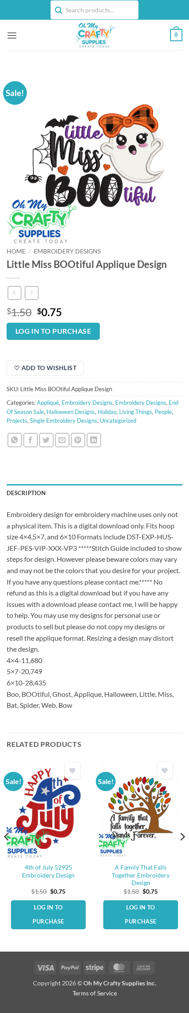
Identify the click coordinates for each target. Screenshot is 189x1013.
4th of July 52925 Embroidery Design (48, 871)
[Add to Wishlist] (72, 770)
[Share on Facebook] (30, 440)
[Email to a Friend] (62, 440)
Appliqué (48, 402)
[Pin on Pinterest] (78, 440)
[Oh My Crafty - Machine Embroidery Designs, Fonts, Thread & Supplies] (95, 35)
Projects (17, 420)
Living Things (135, 411)
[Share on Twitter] (46, 440)
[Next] (182, 854)
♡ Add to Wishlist (45, 367)
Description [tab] (26, 492)
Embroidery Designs (67, 251)
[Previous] (7, 854)
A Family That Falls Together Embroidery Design (141, 875)
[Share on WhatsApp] (14, 440)
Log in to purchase (53, 331)
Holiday (107, 411)
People (163, 411)
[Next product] (14, 293)
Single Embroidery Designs (63, 420)
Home (16, 251)
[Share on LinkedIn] (94, 440)
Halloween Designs (71, 411)
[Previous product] (31, 293)
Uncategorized (118, 420)
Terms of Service (95, 993)
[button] (12, 35)
